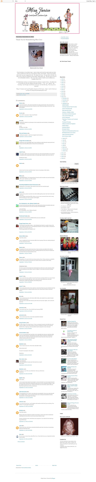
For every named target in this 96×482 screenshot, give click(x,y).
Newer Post (18, 465)
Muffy (20, 175)
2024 (62, 79)
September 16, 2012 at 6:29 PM (25, 439)
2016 (62, 89)
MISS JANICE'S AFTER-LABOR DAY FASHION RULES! (72, 340)
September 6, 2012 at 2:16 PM (25, 147)
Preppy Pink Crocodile (24, 140)
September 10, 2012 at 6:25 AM (25, 373)
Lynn (20, 425)
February (64, 149)
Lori (20, 120)
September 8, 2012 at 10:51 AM (25, 303)
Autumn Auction (65, 105)
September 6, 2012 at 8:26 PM (25, 232)
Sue (20, 296)
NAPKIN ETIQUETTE (71, 321)
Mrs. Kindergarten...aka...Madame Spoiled (28, 203)
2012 (62, 96)
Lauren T (21, 276)
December (64, 98)
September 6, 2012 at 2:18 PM (25, 159)
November (64, 100)
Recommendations (65, 38)
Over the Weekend (66, 117)
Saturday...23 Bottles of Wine (68, 112)
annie (20, 192)
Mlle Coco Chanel (22, 94)
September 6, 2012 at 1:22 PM (25, 129)
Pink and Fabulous (23, 133)
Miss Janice (21, 359)
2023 (62, 80)
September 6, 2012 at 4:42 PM (25, 180)
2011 (62, 153)
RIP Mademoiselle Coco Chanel (68, 132)
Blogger (53, 478)
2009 (62, 156)
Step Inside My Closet (66, 110)
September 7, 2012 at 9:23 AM (25, 272)
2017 (62, 87)
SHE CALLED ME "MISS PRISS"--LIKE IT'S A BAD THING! (72, 386)
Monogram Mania (65, 129)
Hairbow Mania (65, 125)
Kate (20, 434)
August (63, 138)
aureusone (21, 307)
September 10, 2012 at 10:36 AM (26, 387)
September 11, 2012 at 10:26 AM (26, 421)
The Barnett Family (23, 216)
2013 (62, 95)
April (63, 145)
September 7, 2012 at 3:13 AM (25, 243)
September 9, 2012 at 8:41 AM (25, 365)
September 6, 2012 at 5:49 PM (25, 199)
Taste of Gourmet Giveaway (67, 134)
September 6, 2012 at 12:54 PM (25, 116)
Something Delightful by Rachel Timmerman (28, 184)
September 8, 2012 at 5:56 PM (25, 328)
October (64, 101)
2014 (62, 93)
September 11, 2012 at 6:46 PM (25, 430)
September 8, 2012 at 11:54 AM (25, 311)
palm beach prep (22, 391)
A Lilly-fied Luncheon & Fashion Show (72, 331)
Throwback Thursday (66, 122)
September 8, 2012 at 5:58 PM (25, 339)
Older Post (54, 465)
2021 (62, 84)
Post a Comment (21, 441)
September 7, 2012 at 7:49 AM (25, 253)
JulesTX (21, 152)
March (63, 147)
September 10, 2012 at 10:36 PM (26, 397)
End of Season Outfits (66, 136)
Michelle (21, 410)
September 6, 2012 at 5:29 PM (25, 188)
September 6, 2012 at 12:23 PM (25, 109)
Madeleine (21, 344)
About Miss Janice (65, 37)
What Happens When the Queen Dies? (72, 350)
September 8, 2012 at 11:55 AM (25, 318)
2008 (62, 158)
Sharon (20, 247)
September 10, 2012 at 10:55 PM (26, 406)
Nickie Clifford (22, 236)
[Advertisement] (36, 453)
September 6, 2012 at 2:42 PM (25, 171)
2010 (62, 154)
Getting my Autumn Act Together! (68, 123)
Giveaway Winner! (66, 127)
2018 (62, 86)
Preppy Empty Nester (23, 223)
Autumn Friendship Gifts (67, 108)
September (64, 103)
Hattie (20, 163)
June (63, 141)
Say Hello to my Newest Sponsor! (69, 113)
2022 (62, 82)
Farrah (20, 113)
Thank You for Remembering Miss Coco (70, 130)
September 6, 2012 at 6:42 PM (25, 219)
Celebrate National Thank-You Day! (69, 106)
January (64, 150)
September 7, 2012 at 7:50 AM (25, 262)
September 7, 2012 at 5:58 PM (25, 282)
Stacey (20, 103)
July (63, 140)
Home (36, 465)
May (63, 143)
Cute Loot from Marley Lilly (67, 115)
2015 (62, 91)
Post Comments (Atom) (26, 467)
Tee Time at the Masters (72, 358)
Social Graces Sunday (71, 393)
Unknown (21, 401)
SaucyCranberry (22, 322)
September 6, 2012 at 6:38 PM (25, 212)
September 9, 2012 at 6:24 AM (25, 355)
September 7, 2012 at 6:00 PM (25, 292)
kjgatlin (20, 377)
